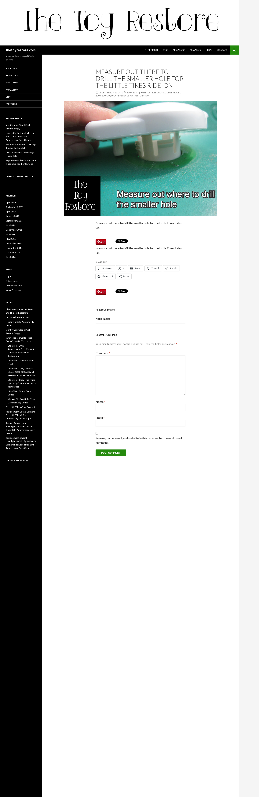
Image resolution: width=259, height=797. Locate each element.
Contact (222, 50)
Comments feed (14, 285)
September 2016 (14, 220)
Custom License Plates (17, 317)
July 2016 (10, 225)
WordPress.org (13, 290)
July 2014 (10, 257)
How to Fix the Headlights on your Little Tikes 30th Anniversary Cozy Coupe (20, 136)
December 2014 (14, 243)
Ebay (209, 50)
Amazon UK (196, 50)
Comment (103, 353)
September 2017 (14, 207)
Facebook (11, 104)
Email (100, 417)
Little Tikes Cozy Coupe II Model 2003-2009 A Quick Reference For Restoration (138, 94)
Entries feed (12, 280)
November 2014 (14, 248)
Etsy (165, 50)
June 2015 (11, 234)
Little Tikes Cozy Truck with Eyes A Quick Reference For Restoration (22, 383)
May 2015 (11, 238)
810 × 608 (132, 92)
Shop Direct (151, 50)
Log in (9, 276)
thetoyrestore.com (20, 50)
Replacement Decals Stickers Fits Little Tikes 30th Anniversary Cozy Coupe (20, 415)
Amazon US (179, 50)
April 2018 (11, 202)
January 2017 (12, 216)
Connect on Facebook (19, 176)
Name (100, 401)
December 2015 (14, 229)
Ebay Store (12, 75)
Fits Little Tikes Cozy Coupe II (20, 407)
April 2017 (11, 211)
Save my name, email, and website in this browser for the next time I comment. (139, 440)
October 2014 (13, 252)
